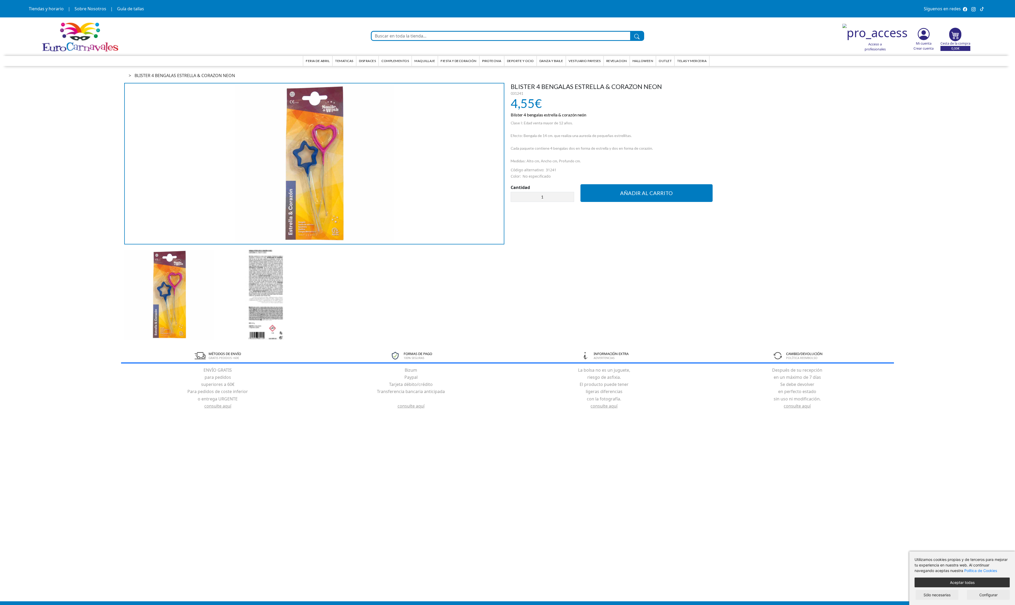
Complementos (395, 61)
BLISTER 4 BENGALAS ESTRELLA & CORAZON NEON (185, 75)
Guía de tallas (130, 9)
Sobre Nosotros (90, 9)
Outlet (665, 61)
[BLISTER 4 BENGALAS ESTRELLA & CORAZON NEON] (314, 163)
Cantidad (520, 187)
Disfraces (367, 61)
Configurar (988, 595)
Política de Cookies (980, 570)
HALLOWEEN (643, 61)
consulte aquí (217, 406)
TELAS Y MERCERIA (692, 61)
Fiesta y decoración (459, 61)
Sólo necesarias (937, 595)
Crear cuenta (924, 48)
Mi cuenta (923, 43)
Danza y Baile (551, 61)
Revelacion (616, 61)
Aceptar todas (962, 582)
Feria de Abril (318, 61)
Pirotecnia (491, 61)
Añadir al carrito (646, 193)
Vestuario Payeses (585, 61)
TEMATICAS (344, 61)
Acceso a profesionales (875, 46)
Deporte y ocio (520, 61)
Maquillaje (424, 61)
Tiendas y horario (46, 9)
